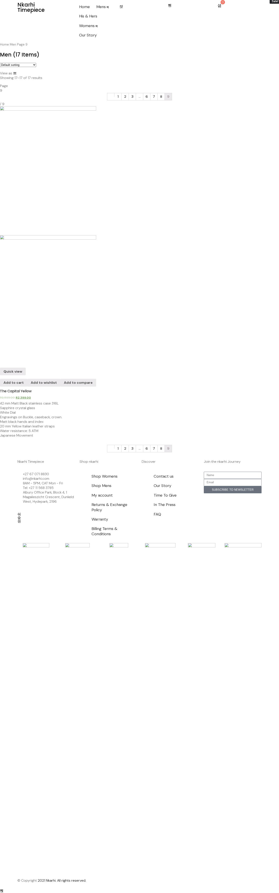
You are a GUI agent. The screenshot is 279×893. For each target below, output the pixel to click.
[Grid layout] (15, 73)
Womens (87, 25)
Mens (101, 6)
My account (102, 495)
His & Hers (88, 16)
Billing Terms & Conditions (104, 531)
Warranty (100, 519)
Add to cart (13, 382)
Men (13, 44)
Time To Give (165, 495)
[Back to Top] (1, 890)
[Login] (170, 5)
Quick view (12, 371)
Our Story (88, 35)
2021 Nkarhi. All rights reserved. (62, 880)
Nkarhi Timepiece (31, 7)
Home (84, 6)
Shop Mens (101, 485)
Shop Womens (104, 476)
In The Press (164, 504)
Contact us (164, 476)
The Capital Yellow (16, 391)
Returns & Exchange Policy (109, 507)
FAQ (157, 514)
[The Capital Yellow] (48, 233)
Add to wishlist (44, 382)
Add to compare (78, 382)
